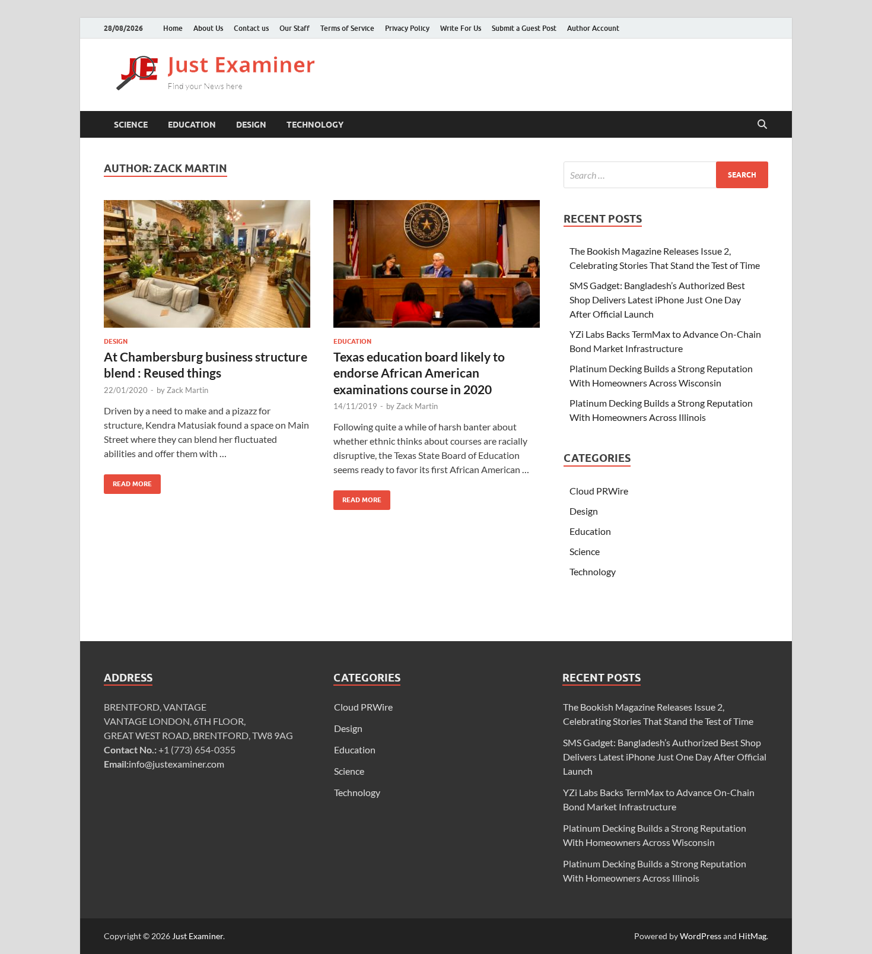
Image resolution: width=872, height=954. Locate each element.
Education (192, 124)
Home (173, 28)
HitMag (752, 936)
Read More (128, 481)
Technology (315, 124)
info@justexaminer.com (176, 763)
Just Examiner (197, 936)
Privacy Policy (407, 28)
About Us (208, 28)
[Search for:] (666, 174)
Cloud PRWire (598, 490)
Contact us (251, 28)
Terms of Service (347, 28)
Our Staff (294, 28)
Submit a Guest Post (524, 28)
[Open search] (762, 124)
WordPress (700, 936)
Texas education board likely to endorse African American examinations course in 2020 (419, 373)
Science (131, 124)
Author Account (593, 28)
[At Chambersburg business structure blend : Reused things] (207, 264)
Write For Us (460, 28)
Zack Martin (187, 390)
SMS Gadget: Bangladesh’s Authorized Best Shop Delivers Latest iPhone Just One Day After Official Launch (657, 299)
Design (251, 124)
